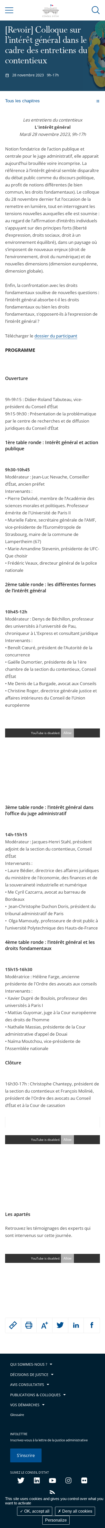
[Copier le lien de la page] (13, 1325)
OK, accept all (36, 1511)
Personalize (56, 1520)
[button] (96, 10)
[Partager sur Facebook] (92, 1325)
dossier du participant (55, 336)
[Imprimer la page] (29, 1325)
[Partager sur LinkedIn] (76, 1325)
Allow (67, 733)
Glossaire (17, 1415)
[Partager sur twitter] (60, 1325)
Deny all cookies (76, 1511)
